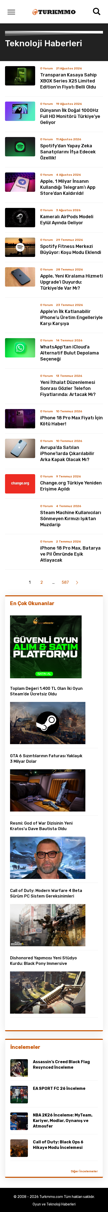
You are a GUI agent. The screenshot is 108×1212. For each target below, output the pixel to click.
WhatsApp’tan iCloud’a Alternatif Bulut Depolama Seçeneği (69, 353)
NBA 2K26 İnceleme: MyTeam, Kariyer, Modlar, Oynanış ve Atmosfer (62, 1121)
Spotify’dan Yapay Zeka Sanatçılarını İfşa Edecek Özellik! (68, 152)
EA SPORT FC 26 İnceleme (59, 1088)
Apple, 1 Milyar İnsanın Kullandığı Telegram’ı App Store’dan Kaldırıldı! (67, 187)
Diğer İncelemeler (84, 1171)
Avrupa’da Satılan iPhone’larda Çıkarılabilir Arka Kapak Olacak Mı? (67, 453)
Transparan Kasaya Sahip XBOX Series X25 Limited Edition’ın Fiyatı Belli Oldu (68, 81)
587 (65, 582)
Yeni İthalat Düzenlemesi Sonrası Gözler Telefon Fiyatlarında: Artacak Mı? (68, 388)
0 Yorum (46, 68)
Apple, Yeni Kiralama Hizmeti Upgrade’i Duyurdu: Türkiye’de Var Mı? (71, 282)
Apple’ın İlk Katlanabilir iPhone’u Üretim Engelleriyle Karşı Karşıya (71, 317)
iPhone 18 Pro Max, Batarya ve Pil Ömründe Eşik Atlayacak (70, 554)
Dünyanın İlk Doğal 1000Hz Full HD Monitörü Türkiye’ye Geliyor (70, 116)
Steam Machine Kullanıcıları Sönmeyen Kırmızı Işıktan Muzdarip (70, 518)
